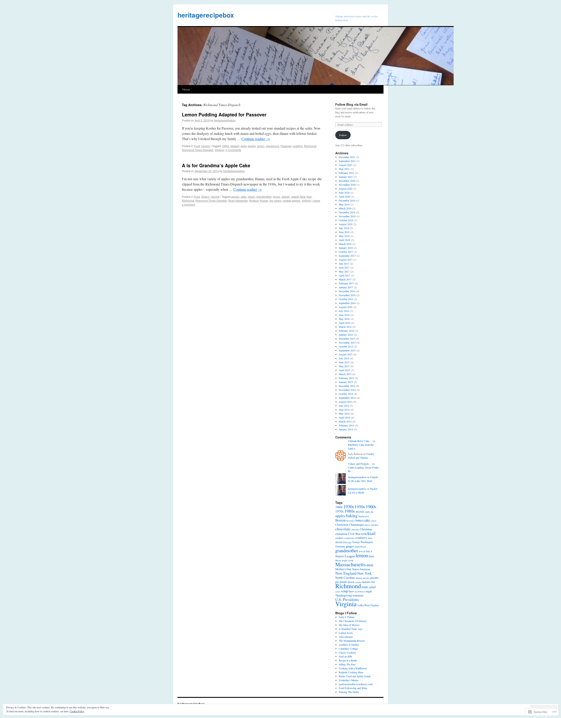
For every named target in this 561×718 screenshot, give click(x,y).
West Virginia (371, 605)
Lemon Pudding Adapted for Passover (224, 114)
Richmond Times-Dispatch (197, 150)
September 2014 (347, 397)
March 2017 (345, 279)
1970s (339, 511)
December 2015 (347, 338)
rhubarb (366, 582)
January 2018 (346, 247)
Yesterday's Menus (349, 680)
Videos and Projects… (359, 463)
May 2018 (344, 236)
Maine (338, 560)
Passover (285, 146)
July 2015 (344, 358)
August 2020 (345, 188)
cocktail (368, 533)
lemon (261, 146)
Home (186, 89)
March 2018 (345, 244)
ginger (350, 546)
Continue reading (255, 138)
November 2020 (347, 184)
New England (346, 573)
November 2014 (347, 390)
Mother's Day (343, 569)
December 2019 (347, 200)
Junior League (345, 556)
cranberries (349, 538)
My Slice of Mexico (349, 625)
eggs (244, 146)
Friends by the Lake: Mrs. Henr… (363, 479)
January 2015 (346, 382)
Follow (343, 135)
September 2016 (347, 303)
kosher (252, 146)
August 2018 (345, 224)
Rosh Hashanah (238, 200)
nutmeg (358, 577)
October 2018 (346, 220)
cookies (339, 538)
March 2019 (345, 208)
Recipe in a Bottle (348, 660)
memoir (205, 146)
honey (276, 196)
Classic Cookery (347, 652)
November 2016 (347, 295)
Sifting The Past (347, 664)
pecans (374, 578)
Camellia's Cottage (348, 648)
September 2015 (347, 350)
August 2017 (345, 259)
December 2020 (347, 180)
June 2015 (344, 362)
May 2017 (344, 271)
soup (344, 590)
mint (369, 564)
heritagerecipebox (206, 15)
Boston (340, 520)
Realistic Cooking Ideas (351, 672)
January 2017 (346, 287)
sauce (338, 591)
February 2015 (346, 378)
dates (370, 538)
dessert (235, 146)
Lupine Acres (346, 632)
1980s (349, 511)
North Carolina (345, 577)
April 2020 (344, 196)
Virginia (219, 150)
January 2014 (346, 429)
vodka (360, 605)
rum (365, 586)
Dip (345, 542)
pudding (298, 146)
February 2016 (346, 330)
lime (371, 556)
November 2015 (347, 342)
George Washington (362, 542)
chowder (355, 529)
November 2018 (347, 216)
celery (373, 520)
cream (251, 196)
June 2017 (344, 267)
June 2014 (344, 409)
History (205, 196)
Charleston (341, 525)
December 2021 (347, 157)
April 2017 (344, 275)
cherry (367, 524)
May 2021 (344, 169)
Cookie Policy (77, 711)
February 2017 (346, 283)
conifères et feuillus (349, 644)
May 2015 (344, 366)
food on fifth (345, 656)
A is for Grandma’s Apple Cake (216, 165)
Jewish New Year (301, 196)
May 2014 (344, 413)
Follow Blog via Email (351, 104)
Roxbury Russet (258, 200)
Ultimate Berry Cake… (360, 441)
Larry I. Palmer (347, 617)
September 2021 (347, 161)
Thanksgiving (343, 595)
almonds (359, 511)
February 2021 (346, 173)
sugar (369, 591)
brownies (350, 520)
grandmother (264, 196)
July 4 (369, 551)
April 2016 (344, 322)
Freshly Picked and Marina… (361, 455)
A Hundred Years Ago (350, 629)
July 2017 (344, 263)
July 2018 (344, 228)
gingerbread (360, 546)
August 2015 (345, 354)
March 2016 (345, 326)
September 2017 (347, 255)
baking (352, 515)
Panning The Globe (349, 692)
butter (359, 520)
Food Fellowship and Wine (353, 688)
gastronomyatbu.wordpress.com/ (356, 684)
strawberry (360, 591)
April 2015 (344, 370)
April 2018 (344, 240)
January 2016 (346, 334)
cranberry (361, 538)
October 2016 (346, 299)
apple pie (369, 511)
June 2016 (344, 315)
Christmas (366, 529)
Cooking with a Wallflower (353, 668)
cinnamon (341, 534)
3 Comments (233, 150)
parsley (366, 577)
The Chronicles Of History (353, 621)
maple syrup (347, 560)
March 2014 (345, 421)
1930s (348, 506)
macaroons (272, 146)
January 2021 (346, 176)
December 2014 (347, 386)
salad (372, 586)
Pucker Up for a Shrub (362, 490)
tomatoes (358, 595)
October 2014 (346, 394)
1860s (339, 507)
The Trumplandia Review (352, 640)
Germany (340, 546)
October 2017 (346, 251)
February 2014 (346, 425)
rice (373, 582)
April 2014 (344, 417)
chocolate (342, 528)
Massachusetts (350, 564)
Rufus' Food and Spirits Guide (355, 676)
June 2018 (344, 232)
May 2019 (344, 204)
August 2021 (345, 165)
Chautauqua (356, 525)
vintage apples (291, 200)
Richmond (310, 146)
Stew (351, 591)
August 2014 (345, 401)
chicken (374, 524)
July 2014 (344, 405)
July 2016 (344, 311)
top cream (275, 200)
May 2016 (344, 319)
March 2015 (345, 374)
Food (197, 146)
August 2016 (345, 307)
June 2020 (344, 192)
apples (235, 196)
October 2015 (346, 346)
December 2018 (347, 212)
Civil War (354, 533)
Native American (361, 569)
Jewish (285, 196)
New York (364, 573)
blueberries (363, 516)
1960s (371, 506)
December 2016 (347, 291)
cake (243, 196)
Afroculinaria (346, 636)
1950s (225, 146)
